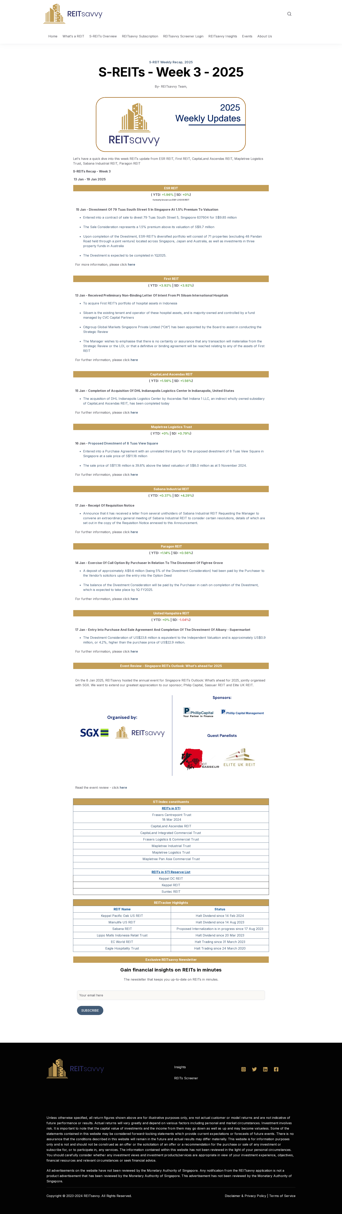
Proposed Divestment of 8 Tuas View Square (123, 443)
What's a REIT (73, 36)
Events (247, 36)
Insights (180, 1067)
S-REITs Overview (103, 36)
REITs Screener (186, 1078)
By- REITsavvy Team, (171, 86)
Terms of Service (282, 1196)
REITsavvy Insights (222, 36)
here (131, 264)
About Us (264, 36)
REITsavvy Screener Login (183, 36)
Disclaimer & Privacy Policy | (246, 1196)
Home (52, 36)
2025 (188, 62)
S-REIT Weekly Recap (165, 62)
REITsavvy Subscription (140, 36)
